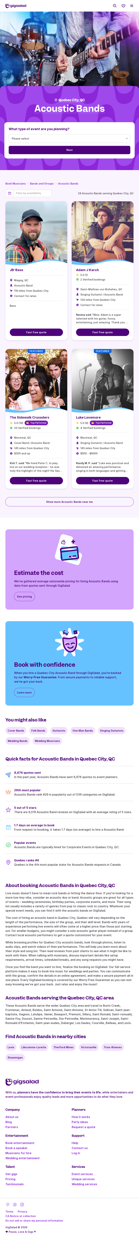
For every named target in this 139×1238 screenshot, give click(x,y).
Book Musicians (15, 183)
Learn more (24, 692)
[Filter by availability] (33, 193)
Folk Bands (38, 730)
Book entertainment (19, 1143)
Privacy (22, 1211)
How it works (81, 1117)
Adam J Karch (87, 270)
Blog (8, 1122)
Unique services (83, 1179)
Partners (11, 1127)
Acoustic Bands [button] (69, 108)
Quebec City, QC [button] (71, 100)
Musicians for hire (18, 1153)
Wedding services (84, 1184)
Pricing (10, 1179)
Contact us (80, 1148)
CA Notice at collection (20, 1216)
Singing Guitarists (111, 730)
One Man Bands (83, 730)
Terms (9, 1211)
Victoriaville (88, 1047)
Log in (76, 1153)
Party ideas (80, 1122)
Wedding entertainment (22, 1158)
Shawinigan (15, 1057)
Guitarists (58, 730)
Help (75, 1143)
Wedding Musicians (47, 740)
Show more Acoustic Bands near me (69, 501)
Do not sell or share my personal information (34, 1220)
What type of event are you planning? (39, 129)
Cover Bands (16, 730)
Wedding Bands (18, 740)
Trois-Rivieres (113, 1047)
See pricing (24, 596)
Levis (11, 1047)
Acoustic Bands (68, 183)
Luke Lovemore (88, 417)
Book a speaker (16, 1148)
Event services (82, 1174)
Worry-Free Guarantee (40, 677)
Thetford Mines (63, 1047)
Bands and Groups (42, 183)
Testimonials (14, 1184)
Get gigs (11, 1174)
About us (11, 1117)
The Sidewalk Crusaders (29, 417)
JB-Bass (16, 270)
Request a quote (83, 1127)
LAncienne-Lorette (34, 1047)
